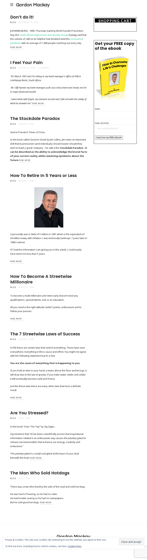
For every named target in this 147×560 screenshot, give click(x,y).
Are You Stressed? (29, 413)
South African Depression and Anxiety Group (43, 35)
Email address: (102, 123)
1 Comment (43, 68)
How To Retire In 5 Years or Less (43, 175)
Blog (13, 22)
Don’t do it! (22, 17)
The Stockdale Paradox (35, 118)
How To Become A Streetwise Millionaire (41, 279)
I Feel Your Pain (26, 62)
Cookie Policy (74, 546)
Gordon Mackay (33, 5)
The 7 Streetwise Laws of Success (45, 334)
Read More (16, 47)
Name (97, 109)
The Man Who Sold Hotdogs (39, 473)
